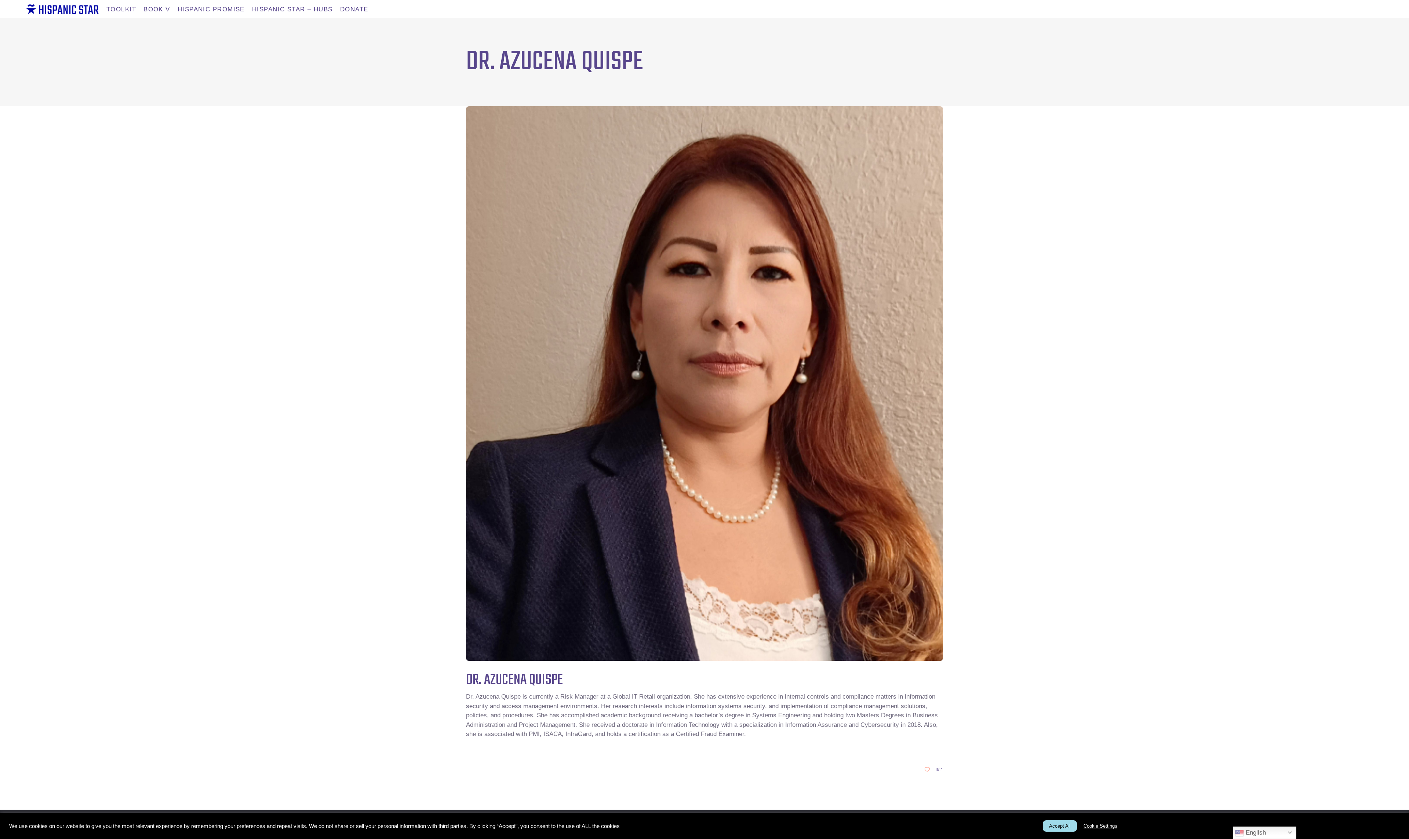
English (1255, 832)
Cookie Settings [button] (1100, 826)
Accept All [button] (1060, 826)
